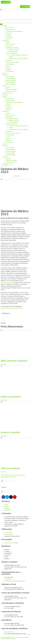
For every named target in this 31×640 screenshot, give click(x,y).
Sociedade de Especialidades (14, 31)
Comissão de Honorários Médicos (18, 58)
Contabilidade (10, 64)
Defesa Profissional (11, 53)
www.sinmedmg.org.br (7, 282)
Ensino (5, 73)
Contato (5, 95)
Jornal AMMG (10, 77)
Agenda (8, 87)
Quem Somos (10, 27)
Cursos (8, 66)
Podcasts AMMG (10, 78)
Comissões (9, 37)
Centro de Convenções (12, 62)
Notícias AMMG (10, 82)
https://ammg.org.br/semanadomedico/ (12, 308)
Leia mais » (4, 364)
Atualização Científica (12, 47)
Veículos (8, 67)
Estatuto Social (10, 29)
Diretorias (9, 33)
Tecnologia (9, 46)
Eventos (5, 86)
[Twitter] (7, 497)
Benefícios (6, 40)
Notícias (5, 75)
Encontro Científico (10, 432)
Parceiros (8, 38)
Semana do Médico (11, 89)
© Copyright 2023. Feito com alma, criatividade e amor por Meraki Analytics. (15, 638)
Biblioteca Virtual (14, 49)
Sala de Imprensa (11, 80)
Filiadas (8, 35)
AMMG (5, 26)
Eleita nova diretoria (11, 396)
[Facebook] (3, 497)
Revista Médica (13, 51)
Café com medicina (10, 468)
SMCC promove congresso (14, 360)
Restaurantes (9, 71)
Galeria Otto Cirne (11, 91)
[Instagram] (11, 497)
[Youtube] (15, 497)
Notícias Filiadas (10, 84)
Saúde (8, 42)
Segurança (9, 60)
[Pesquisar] (1, 24)
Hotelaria (8, 69)
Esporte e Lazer (10, 44)
